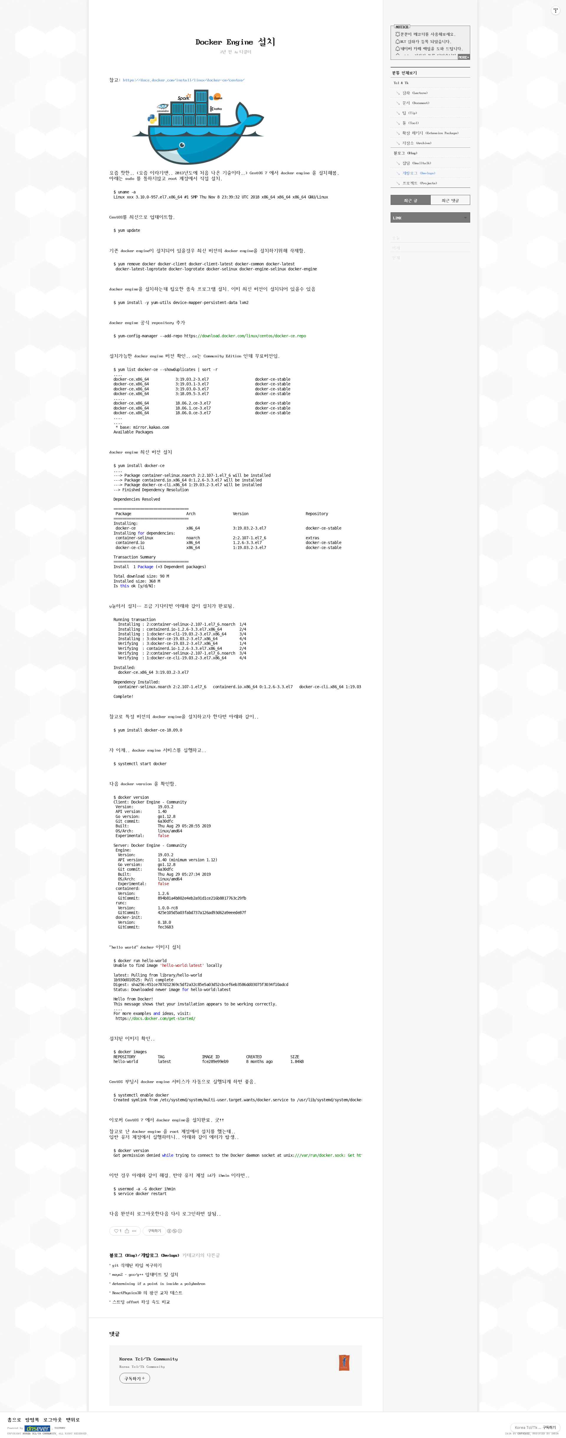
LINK (397, 217)
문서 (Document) (415, 102)
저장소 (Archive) (416, 142)
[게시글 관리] (134, 1231)
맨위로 (73, 1419)
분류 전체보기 (404, 72)
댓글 (114, 1333)
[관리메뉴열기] (555, 10)
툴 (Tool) (410, 122)
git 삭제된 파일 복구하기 (137, 1264)
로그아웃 (52, 1419)
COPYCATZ (524, 1433)
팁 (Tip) (409, 112)
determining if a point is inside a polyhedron (158, 1283)
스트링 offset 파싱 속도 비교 (141, 1301)
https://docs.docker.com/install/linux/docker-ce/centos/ (184, 79)
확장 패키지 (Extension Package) (430, 132)
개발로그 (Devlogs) (160, 1254)
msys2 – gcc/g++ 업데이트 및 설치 (145, 1274)
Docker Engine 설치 (236, 40)
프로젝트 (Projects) (419, 182)
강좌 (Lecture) (414, 92)
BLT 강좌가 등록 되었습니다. (425, 41)
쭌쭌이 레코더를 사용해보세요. (427, 33)
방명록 (32, 1419)
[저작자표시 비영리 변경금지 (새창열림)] (174, 1231)
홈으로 (14, 1419)
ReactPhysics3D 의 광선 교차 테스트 (147, 1292)
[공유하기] (127, 1231)
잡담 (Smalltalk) (416, 162)
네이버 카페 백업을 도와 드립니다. (431, 48)
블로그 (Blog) (123, 1254)
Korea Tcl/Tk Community (148, 1358)
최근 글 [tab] (410, 200)
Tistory (60, 1427)
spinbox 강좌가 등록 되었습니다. (429, 55)
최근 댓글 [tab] (450, 200)
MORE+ (464, 56)
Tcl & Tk (401, 82)
